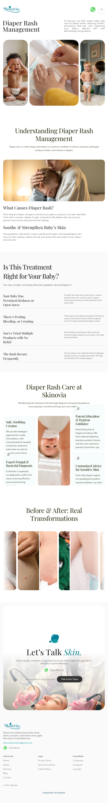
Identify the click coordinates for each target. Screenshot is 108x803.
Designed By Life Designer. (54, 792)
